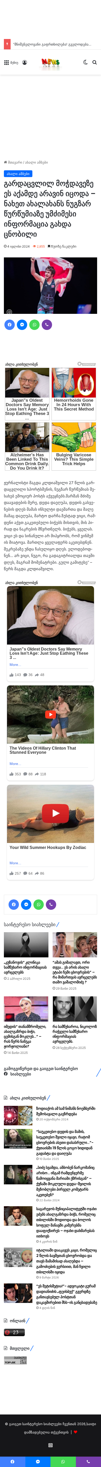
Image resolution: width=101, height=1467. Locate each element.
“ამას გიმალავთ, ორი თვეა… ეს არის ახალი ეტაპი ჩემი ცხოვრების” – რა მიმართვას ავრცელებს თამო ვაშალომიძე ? (75, 1037)
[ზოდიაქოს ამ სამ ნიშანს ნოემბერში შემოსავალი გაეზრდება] (18, 1180)
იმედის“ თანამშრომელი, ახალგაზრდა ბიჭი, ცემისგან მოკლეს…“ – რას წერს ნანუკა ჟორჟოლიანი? (25, 1101)
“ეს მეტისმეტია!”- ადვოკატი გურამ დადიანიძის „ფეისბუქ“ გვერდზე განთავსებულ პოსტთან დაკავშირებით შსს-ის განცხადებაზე (66, 1359)
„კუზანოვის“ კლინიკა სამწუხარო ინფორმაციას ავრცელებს (25, 1032)
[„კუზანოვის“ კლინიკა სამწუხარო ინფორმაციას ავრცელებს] (26, 1009)
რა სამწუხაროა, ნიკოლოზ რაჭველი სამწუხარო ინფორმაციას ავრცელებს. (75, 1099)
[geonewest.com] (50, 62)
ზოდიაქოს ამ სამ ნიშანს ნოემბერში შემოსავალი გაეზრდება (65, 1176)
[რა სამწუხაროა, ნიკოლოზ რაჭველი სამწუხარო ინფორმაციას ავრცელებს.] (75, 1074)
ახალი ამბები (36, 162)
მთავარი (14, 162)
